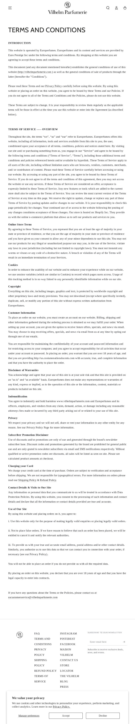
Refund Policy (48, 480)
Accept (65, 715)
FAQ (37, 633)
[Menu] (10, 8)
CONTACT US (69, 660)
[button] (108, 8)
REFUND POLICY (45, 670)
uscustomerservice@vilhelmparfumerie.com (32, 597)
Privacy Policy (53, 86)
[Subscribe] (125, 641)
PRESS (64, 686)
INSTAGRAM (68, 633)
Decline (103, 715)
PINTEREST (67, 638)
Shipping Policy (27, 480)
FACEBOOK (67, 644)
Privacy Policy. (61, 706)
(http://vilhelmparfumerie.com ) (35, 72)
